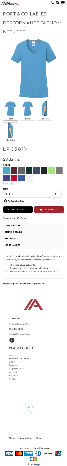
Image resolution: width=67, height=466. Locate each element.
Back (27, 118)
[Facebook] (11, 340)
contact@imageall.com (19, 334)
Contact (12, 378)
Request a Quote (16, 368)
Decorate (7, 218)
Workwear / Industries (19, 358)
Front (10, 118)
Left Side (45, 118)
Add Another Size (16, 201)
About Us (13, 375)
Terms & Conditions (41, 448)
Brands (12, 361)
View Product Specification (32, 283)
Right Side (10, 140)
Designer (13, 365)
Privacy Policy (23, 448)
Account (13, 372)
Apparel (12, 355)
